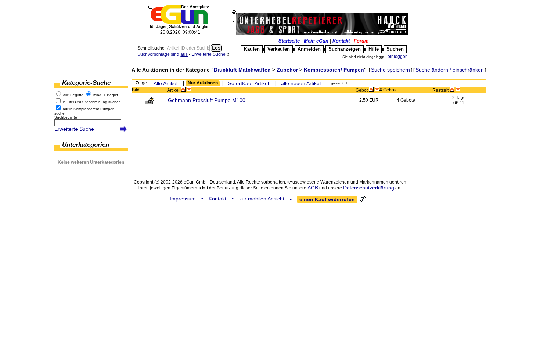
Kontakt (341, 41)
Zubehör (287, 70)
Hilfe (373, 49)
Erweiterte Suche (74, 129)
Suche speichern (390, 70)
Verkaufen (278, 49)
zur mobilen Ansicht (261, 199)
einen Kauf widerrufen (327, 199)
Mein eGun (316, 41)
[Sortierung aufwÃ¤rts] (183, 89)
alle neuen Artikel (301, 83)
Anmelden (309, 49)
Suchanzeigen (344, 49)
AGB (312, 188)
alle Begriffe (73, 95)
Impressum (183, 199)
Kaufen (252, 49)
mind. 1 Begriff (105, 95)
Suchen (395, 49)
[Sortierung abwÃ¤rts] (189, 89)
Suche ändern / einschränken (449, 70)
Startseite (289, 41)
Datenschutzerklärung (368, 188)
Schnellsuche (151, 48)
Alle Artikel (165, 83)
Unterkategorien (85, 144)
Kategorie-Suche (86, 82)
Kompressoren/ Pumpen (334, 70)
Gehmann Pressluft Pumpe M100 (206, 100)
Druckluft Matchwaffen (242, 70)
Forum (361, 41)
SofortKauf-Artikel (248, 83)
